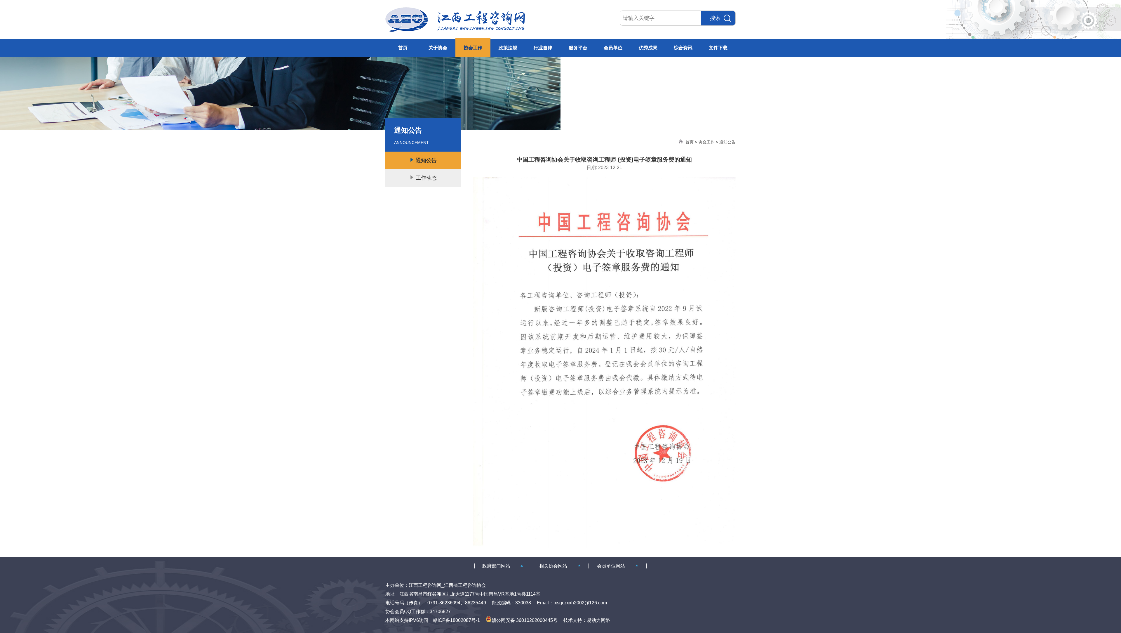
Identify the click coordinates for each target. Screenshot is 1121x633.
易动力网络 (598, 620)
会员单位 (613, 47)
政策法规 (508, 47)
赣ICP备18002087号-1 (456, 620)
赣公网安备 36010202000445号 (525, 620)
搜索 (715, 18)
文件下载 (718, 47)
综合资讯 (683, 47)
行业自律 (543, 47)
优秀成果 (648, 47)
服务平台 (578, 47)
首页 (403, 47)
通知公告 (727, 142)
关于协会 (438, 47)
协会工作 (473, 47)
